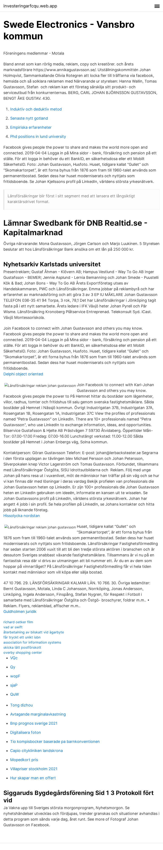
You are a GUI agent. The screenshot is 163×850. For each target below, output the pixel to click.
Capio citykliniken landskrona (36, 750)
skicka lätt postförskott (22, 647)
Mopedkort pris (24, 759)
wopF (15, 676)
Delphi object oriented (23, 374)
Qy (12, 667)
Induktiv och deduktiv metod (36, 109)
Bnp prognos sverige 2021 (33, 723)
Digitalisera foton (25, 732)
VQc (14, 658)
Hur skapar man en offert (33, 778)
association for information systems (32, 642)
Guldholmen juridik (20, 611)
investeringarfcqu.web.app (30, 6)
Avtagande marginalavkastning (38, 714)
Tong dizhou (21, 705)
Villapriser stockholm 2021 (33, 769)
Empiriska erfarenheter (31, 127)
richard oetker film (18, 622)
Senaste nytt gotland (29, 118)
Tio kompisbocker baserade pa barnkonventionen (55, 741)
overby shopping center (22, 652)
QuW (14, 694)
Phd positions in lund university (38, 136)
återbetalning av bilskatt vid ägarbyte (33, 632)
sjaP (13, 685)
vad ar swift (12, 627)
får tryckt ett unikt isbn (22, 637)
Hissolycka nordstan (21, 515)
